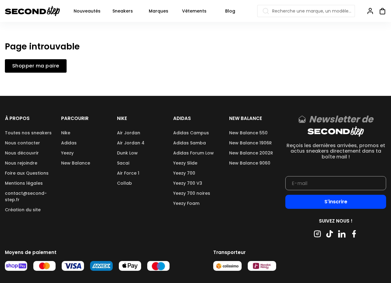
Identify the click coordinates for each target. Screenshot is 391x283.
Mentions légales (24, 183)
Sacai (123, 163)
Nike (65, 133)
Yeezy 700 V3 (187, 183)
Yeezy (67, 153)
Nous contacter (22, 143)
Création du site (23, 210)
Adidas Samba (189, 143)
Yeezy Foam (186, 203)
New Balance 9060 (249, 163)
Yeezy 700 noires (191, 193)
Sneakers (122, 11)
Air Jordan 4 (130, 143)
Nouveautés (87, 11)
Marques (158, 11)
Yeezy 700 (184, 173)
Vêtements (194, 11)
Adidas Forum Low (193, 153)
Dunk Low (127, 153)
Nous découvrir (22, 153)
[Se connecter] (370, 11)
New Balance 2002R (251, 153)
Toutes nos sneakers (28, 133)
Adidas (69, 143)
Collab (124, 183)
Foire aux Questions (27, 173)
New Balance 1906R (250, 143)
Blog (230, 11)
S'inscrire (335, 201)
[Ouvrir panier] (380, 11)
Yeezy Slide (185, 163)
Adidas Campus (191, 133)
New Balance (75, 163)
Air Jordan (128, 133)
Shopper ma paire (35, 66)
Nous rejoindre (21, 163)
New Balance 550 (248, 133)
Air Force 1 (128, 173)
